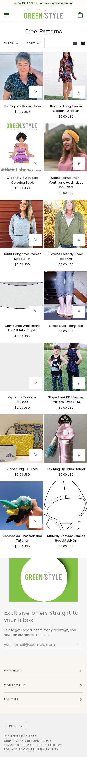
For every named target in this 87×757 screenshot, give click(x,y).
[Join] (79, 644)
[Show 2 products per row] (83, 43)
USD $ (13, 726)
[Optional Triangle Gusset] (22, 367)
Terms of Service (19, 745)
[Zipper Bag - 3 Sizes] (22, 438)
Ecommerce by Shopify (39, 749)
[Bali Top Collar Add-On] (22, 76)
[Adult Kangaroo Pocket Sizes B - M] (22, 224)
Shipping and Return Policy (28, 741)
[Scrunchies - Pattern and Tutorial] (22, 505)
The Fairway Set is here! (54, 3)
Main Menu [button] (13, 671)
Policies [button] (11, 699)
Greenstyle (18, 736)
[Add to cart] (35, 92)
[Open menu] (11, 15)
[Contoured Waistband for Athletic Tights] (22, 295)
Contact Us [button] (15, 685)
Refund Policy (49, 745)
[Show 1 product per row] (75, 43)
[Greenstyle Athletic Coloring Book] (22, 147)
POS (7, 749)
